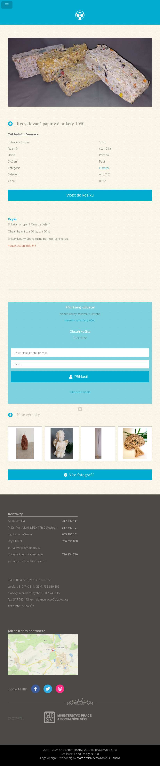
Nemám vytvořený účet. (80, 320)
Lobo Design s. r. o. (87, 754)
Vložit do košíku (80, 195)
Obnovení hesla (80, 392)
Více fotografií (81, 474)
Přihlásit (81, 377)
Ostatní (104, 168)
